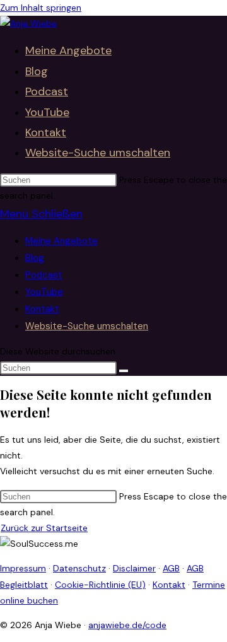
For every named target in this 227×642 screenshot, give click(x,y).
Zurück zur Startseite (44, 528)
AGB (171, 568)
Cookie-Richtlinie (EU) (100, 584)
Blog (34, 258)
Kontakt (42, 309)
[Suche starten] (123, 371)
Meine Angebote (61, 241)
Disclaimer (134, 568)
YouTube (44, 292)
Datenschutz (79, 568)
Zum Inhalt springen (40, 7)
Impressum (23, 568)
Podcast (43, 275)
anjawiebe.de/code (127, 625)
